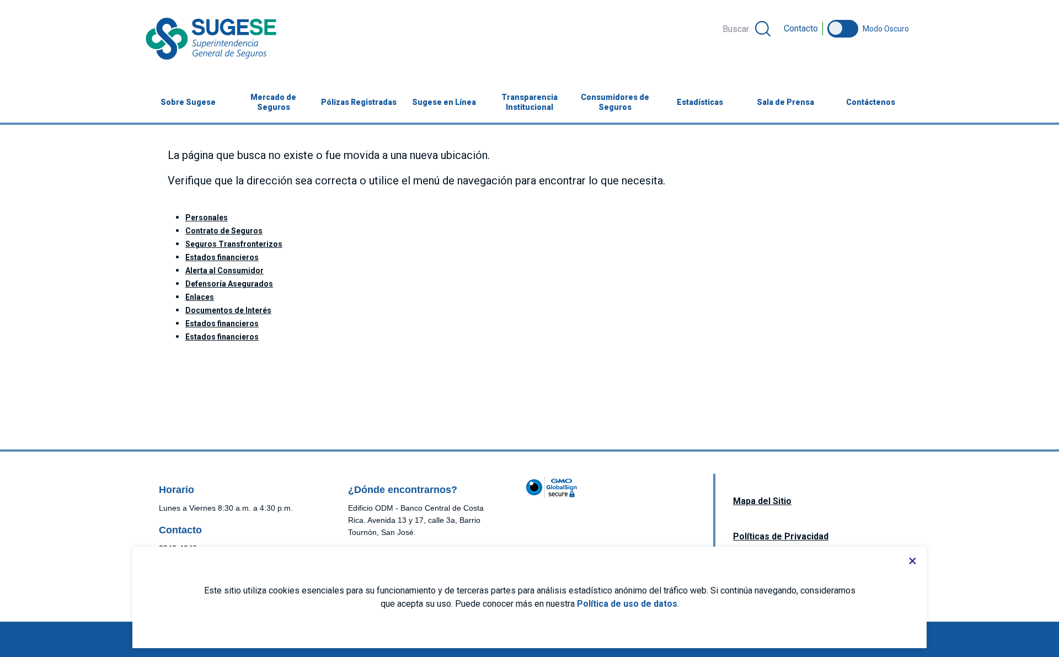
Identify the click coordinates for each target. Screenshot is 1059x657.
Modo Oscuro (886, 28)
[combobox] (745, 29)
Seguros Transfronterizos (233, 244)
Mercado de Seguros (273, 102)
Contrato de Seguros (224, 230)
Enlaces (199, 297)
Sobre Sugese (188, 102)
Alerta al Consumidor (224, 270)
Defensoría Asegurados (229, 283)
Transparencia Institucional (529, 102)
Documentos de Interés (228, 310)
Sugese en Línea (449, 102)
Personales (206, 217)
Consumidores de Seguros (615, 102)
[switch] (842, 29)
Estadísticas (700, 102)
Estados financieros (222, 257)
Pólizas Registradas (359, 102)
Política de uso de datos (627, 603)
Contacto (801, 28)
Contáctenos (870, 102)
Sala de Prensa (785, 102)
